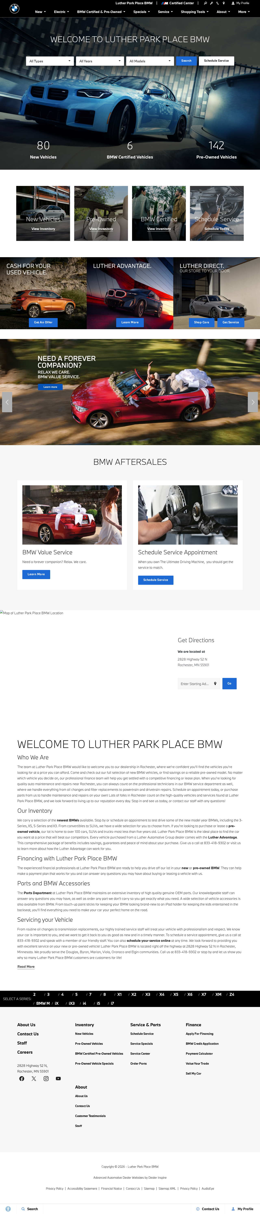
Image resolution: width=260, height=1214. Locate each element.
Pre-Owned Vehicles (89, 1044)
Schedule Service (142, 1034)
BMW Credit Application (202, 1044)
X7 (204, 994)
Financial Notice (111, 1188)
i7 (112, 1003)
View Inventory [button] (43, 229)
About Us (26, 1024)
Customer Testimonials (90, 1116)
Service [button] (163, 12)
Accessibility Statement (82, 1188)
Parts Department (38, 893)
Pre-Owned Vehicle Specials (94, 1063)
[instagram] (46, 1078)
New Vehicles (84, 1034)
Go (230, 683)
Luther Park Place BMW (143, 1167)
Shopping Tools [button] (193, 12)
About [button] (221, 12)
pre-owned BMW (206, 868)
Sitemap (149, 1188)
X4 (161, 994)
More (242, 12)
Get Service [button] (231, 322)
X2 (133, 994)
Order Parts (138, 1063)
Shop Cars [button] (201, 322)
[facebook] (21, 1078)
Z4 (232, 994)
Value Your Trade (197, 1063)
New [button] (39, 12)
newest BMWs (68, 820)
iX (56, 1003)
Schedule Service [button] (216, 61)
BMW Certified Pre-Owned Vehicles (99, 1053)
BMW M (43, 1003)
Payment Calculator (199, 1053)
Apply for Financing (199, 1034)
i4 (84, 1003)
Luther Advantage (222, 837)
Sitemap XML (167, 1188)
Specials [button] (139, 12)
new (185, 868)
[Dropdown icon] (205, 3)
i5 (98, 1003)
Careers (25, 1052)
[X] (33, 1078)
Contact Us (28, 1034)
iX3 (72, 1003)
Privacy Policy (54, 1188)
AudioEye (208, 1188)
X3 (147, 994)
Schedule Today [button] (217, 229)
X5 (175, 994)
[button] (7, 402)
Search (186, 61)
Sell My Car (193, 1073)
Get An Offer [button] (43, 322)
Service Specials (141, 1044)
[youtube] (58, 1078)
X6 (190, 994)
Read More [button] (26, 966)
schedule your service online (148, 940)
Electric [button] (59, 12)
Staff (22, 1043)
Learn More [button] (130, 322)
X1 (119, 994)
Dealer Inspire (157, 1177)
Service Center (140, 1053)
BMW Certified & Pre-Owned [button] (99, 12)
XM (218, 994)
